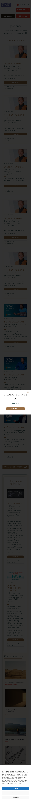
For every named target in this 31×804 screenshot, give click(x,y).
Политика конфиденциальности (15, 801)
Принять (15, 788)
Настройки (15, 797)
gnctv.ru (15, 403)
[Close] (28, 392)
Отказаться (15, 793)
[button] (28, 767)
